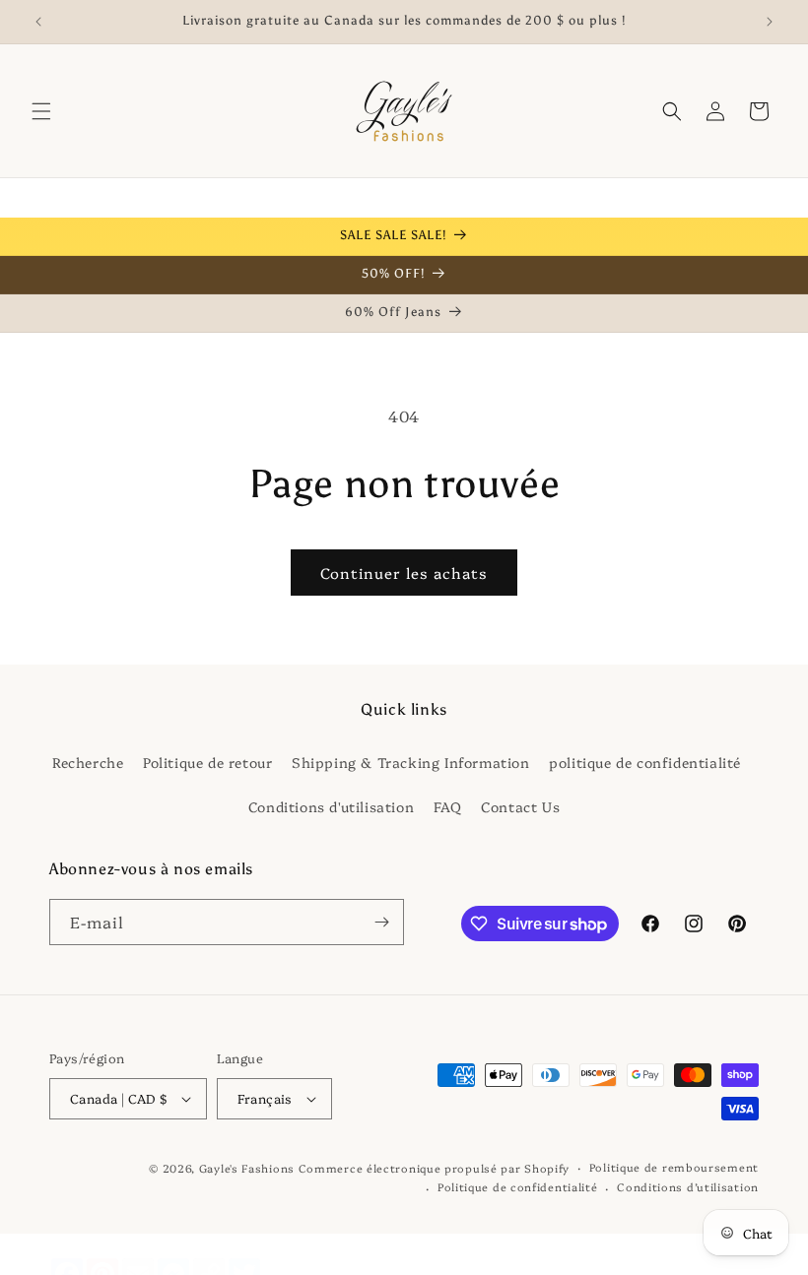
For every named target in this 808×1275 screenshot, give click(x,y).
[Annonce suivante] (769, 21)
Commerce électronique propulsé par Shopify (434, 1168)
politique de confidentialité (645, 762)
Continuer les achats (404, 572)
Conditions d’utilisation (688, 1186)
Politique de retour (207, 762)
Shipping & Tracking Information (411, 762)
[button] (41, 111)
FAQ (448, 806)
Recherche (87, 762)
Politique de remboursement (674, 1167)
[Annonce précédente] (38, 21)
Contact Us (520, 806)
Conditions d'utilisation (331, 806)
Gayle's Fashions (247, 1168)
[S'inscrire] (381, 922)
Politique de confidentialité (518, 1186)
